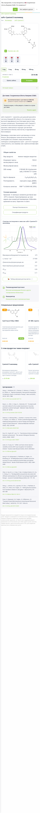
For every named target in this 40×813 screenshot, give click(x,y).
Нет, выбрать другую (26, 9)
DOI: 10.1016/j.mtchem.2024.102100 (12, 412)
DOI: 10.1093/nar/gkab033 (10, 467)
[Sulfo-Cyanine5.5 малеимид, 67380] (5, 59)
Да (15, 9)
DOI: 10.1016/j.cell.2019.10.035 (11, 506)
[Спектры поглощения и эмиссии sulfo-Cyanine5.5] (20, 239)
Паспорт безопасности (20, 207)
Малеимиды (8, 20)
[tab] (4, 69)
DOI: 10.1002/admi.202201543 (11, 428)
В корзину (29, 80)
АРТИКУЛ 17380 (7, 74)
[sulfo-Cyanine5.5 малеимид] (20, 37)
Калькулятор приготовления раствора (18, 299)
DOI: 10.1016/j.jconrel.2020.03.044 (12, 480)
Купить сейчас (11, 80)
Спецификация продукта (20, 212)
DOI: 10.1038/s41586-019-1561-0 (11, 494)
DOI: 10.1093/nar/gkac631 (10, 451)
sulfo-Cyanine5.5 (19, 20)
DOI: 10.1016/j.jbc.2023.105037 (11, 439)
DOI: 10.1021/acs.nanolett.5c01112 (12, 399)
